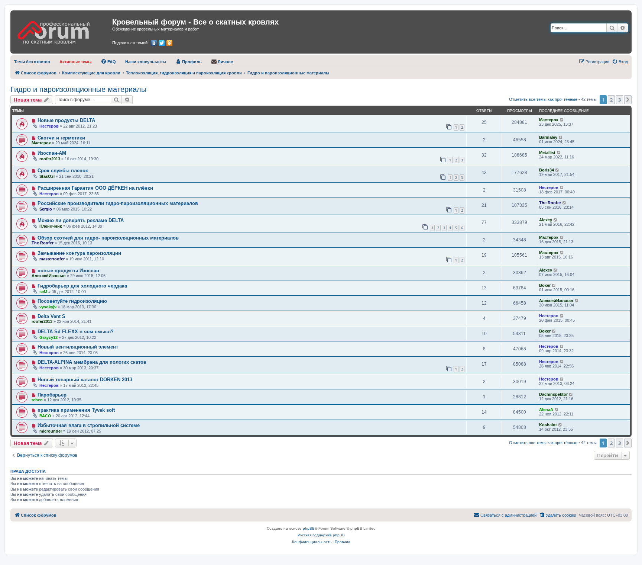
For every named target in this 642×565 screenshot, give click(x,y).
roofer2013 (49, 159)
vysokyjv (47, 307)
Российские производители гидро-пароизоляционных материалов (118, 203)
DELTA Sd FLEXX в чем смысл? (76, 331)
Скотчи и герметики (61, 138)
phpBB (309, 528)
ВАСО (45, 416)
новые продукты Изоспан (68, 270)
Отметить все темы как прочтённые (543, 99)
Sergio (45, 209)
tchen (37, 400)
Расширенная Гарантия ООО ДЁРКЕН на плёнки (95, 188)
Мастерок (548, 120)
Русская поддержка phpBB (321, 535)
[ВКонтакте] (154, 43)
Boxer (545, 285)
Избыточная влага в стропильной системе (89, 425)
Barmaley (548, 137)
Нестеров (49, 126)
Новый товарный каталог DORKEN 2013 (85, 379)
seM (43, 291)
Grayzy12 (48, 337)
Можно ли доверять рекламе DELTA (81, 220)
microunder (50, 431)
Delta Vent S (51, 316)
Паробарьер (52, 395)
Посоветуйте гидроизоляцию (72, 301)
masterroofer (52, 259)
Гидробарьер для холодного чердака (82, 286)
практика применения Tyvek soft (76, 410)
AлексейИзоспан (49, 275)
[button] (628, 99)
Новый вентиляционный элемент (78, 347)
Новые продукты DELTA (66, 120)
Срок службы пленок (63, 170)
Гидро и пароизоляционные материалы (78, 89)
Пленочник (50, 226)
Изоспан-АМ (52, 153)
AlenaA (546, 409)
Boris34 (546, 170)
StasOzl (47, 176)
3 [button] (619, 99)
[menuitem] (32, 61)
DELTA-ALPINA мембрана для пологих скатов (92, 362)
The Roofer (550, 202)
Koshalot (548, 425)
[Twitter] (162, 43)
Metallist (547, 152)
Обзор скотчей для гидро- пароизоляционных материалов (108, 238)
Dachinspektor (553, 394)
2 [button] (611, 99)
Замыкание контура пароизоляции (79, 253)
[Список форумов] (62, 30)
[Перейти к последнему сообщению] (562, 120)
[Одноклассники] (170, 43)
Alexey (545, 220)
